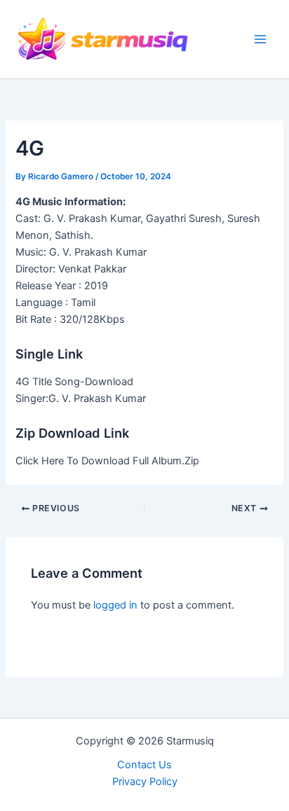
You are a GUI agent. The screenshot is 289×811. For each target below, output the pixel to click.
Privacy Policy (144, 781)
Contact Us (144, 764)
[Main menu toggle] (260, 39)
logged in (115, 605)
